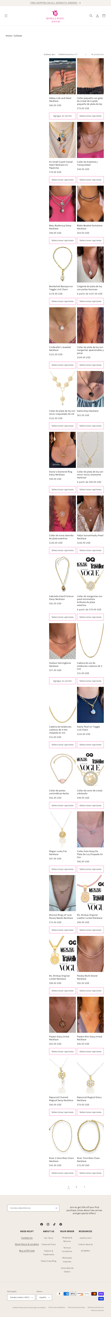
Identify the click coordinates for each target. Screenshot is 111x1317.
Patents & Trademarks (48, 1253)
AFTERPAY (85, 1251)
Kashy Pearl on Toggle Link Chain (88, 728)
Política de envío (97, 1310)
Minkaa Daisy (23, 1307)
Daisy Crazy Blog (48, 1261)
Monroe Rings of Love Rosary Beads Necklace (61, 916)
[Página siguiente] (84, 1187)
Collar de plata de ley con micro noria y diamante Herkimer (90, 474)
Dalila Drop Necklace (88, 410)
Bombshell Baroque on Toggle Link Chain (61, 288)
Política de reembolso (57, 1307)
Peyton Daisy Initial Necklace (59, 1038)
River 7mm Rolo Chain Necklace (88, 1160)
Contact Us (27, 1237)
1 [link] (68, 1186)
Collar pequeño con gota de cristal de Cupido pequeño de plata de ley (90, 101)
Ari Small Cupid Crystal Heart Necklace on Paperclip (61, 164)
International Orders (67, 1270)
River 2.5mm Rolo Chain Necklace (61, 1160)
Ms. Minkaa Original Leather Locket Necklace (89, 916)
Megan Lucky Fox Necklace (58, 853)
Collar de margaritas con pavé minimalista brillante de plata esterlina (89, 601)
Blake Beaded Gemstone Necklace (89, 227)
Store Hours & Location (27, 1244)
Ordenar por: (50, 54)
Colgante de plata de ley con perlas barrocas (89, 288)
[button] (6, 16)
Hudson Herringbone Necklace (60, 665)
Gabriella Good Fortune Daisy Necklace (61, 598)
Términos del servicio (96, 1307)
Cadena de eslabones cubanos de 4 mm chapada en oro (60, 729)
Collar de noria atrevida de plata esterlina (61, 537)
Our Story (48, 1238)
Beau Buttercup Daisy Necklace (60, 227)
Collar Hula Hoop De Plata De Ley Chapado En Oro (90, 854)
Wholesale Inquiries (67, 1259)
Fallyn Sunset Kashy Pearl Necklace (90, 537)
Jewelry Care (85, 1238)
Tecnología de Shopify (37, 1307)
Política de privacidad (76, 1307)
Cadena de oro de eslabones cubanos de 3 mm (89, 666)
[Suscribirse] (56, 1208)
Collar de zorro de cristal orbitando (89, 792)
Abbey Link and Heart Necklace (60, 100)
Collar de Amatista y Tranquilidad (87, 163)
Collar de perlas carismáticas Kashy (59, 792)
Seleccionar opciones (90, 115)
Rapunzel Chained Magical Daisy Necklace (61, 1099)
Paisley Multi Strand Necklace (87, 977)
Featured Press (49, 1244)
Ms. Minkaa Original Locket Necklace (59, 977)
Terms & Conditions (67, 1249)
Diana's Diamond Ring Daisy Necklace (60, 473)
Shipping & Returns (67, 1239)
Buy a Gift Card (27, 1250)
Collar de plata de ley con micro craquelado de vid (62, 412)
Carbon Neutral (85, 1244)
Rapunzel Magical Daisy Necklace (89, 1099)
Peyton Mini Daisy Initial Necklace (89, 1038)
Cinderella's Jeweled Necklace (60, 349)
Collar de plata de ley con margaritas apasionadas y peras (90, 350)
